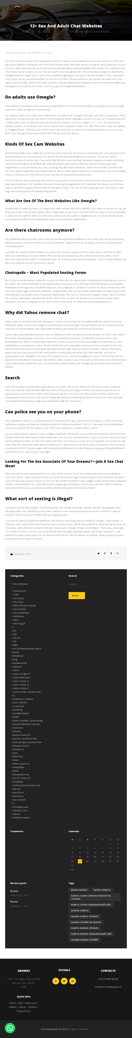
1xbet (16, 620)
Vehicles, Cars (20, 810)
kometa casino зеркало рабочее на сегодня (91, 897)
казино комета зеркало (84, 916)
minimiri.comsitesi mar (25, 738)
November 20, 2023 (40, 52)
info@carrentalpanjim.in (108, 986)
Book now (31, 1003)
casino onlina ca (21, 681)
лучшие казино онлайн (84, 940)
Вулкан (14, 891)
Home (25, 31)
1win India (18, 601)
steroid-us (18, 796)
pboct (16, 770)
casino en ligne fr (22, 673)
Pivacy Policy (24, 1011)
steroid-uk (18, 792)
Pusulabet (18, 781)
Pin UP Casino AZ (22, 778)
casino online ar (21, 684)
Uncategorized (15, 52)
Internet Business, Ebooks (26, 724)
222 (14, 630)
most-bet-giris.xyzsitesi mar (27, 742)
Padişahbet (18, 767)
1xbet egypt (19, 623)
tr (13, 803)
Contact (32, 1006)
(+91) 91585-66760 (108, 978)
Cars (20, 1003)
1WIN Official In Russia (24, 605)
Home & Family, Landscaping (27, 720)
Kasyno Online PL (22, 735)
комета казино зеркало (84, 928)
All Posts (44, 31)
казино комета (80, 910)
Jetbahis (17, 731)
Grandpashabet (21, 713)
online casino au (21, 763)
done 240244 (20, 702)
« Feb (71, 869)
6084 (15, 645)
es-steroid (18, 706)
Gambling (17, 709)
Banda (16, 652)
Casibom (17, 666)
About (22, 1006)
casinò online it (21, 688)
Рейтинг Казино (21, 817)
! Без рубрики (20, 583)
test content (19, 799)
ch (14, 695)
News (15, 760)
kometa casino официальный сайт (91, 905)
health (16, 717)
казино (16, 814)
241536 (16, 638)
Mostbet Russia (21, 745)
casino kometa (102, 890)
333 (14, 641)
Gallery (13, 1006)
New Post (18, 756)
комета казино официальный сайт (91, 934)
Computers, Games (23, 698)
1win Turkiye (19, 609)
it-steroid (18, 727)
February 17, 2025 (19, 895)
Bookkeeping (20, 663)
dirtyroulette (97, 122)
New (15, 753)
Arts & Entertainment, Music (27, 648)
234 (14, 634)
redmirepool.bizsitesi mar (27, 785)
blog (15, 659)
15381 (16, 594)
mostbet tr (18, 749)
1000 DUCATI (19, 591)
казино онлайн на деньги (86, 922)
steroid (16, 788)
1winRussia (18, 616)
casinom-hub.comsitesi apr (27, 691)
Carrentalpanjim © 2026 (54, 1029)
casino (16, 670)
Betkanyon (18, 655)
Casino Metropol (21, 677)
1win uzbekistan (21, 612)
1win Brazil (18, 598)
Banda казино (79, 890)
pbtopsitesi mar (21, 774)
